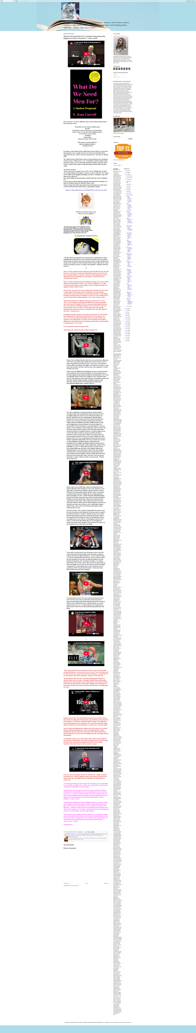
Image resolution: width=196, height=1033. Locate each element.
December (129, 176)
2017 (126, 319)
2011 (126, 330)
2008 (126, 335)
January (128, 306)
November (129, 177)
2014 (126, 324)
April (128, 191)
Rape (68, 835)
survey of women (78, 835)
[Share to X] (91, 832)
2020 (126, 313)
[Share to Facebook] (92, 832)
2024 (126, 174)
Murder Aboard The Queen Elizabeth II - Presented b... (129, 221)
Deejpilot (120, 1022)
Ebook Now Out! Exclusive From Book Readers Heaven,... (129, 214)
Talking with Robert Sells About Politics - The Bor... (129, 294)
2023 (126, 308)
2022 (126, 310)
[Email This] (88, 832)
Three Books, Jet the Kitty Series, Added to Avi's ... (129, 250)
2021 (126, 312)
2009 (126, 333)
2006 (126, 339)
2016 (126, 321)
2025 (126, 172)
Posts (116, 74)
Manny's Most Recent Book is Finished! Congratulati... (129, 228)
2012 (126, 328)
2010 (126, 331)
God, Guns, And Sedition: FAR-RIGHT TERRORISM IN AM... (129, 301)
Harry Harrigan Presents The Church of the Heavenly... (129, 206)
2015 (126, 322)
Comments (117, 77)
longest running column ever (98, 833)
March (128, 193)
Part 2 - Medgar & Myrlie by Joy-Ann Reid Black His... (129, 243)
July (127, 186)
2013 (126, 326)
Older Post (106, 883)
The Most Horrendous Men (87, 835)
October (128, 179)
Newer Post (66, 883)
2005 (126, 340)
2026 (126, 170)
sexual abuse (72, 835)
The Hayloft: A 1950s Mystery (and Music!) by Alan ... (129, 279)
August (128, 184)
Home (86, 883)
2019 (126, 315)
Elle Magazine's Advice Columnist (86, 833)
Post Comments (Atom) (74, 885)
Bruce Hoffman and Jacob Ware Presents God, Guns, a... (129, 287)
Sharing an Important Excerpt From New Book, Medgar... (129, 272)
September (129, 181)
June (128, 187)
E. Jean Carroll (77, 833)
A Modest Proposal (70, 833)
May (128, 189)
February (129, 194)
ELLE (84, 233)
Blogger (129, 1022)
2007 (126, 337)
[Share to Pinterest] (93, 832)
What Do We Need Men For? (98, 835)
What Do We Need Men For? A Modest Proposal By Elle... (129, 256)
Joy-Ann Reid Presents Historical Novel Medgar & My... (129, 235)
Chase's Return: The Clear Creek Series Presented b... (129, 264)
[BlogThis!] (89, 832)
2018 (126, 317)
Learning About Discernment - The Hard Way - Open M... (129, 199)
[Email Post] (85, 831)
